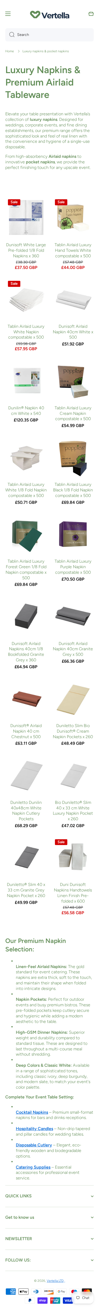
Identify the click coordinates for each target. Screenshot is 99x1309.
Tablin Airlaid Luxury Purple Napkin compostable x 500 (73, 567)
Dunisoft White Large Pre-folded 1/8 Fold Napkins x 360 (26, 250)
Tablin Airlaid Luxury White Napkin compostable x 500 (26, 332)
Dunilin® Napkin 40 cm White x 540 (26, 410)
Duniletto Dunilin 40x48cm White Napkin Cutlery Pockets (26, 810)
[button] (91, 13)
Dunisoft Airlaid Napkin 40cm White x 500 (73, 332)
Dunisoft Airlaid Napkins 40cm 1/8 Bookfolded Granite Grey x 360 (26, 651)
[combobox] (49, 34)
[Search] (10, 34)
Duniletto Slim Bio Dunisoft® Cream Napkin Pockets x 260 (73, 731)
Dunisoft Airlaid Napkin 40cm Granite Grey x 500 (73, 649)
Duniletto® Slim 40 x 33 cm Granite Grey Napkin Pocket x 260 (26, 890)
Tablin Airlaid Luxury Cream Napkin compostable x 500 (73, 413)
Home (9, 51)
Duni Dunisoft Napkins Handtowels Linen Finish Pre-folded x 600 (73, 892)
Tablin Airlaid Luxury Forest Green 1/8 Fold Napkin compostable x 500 (26, 569)
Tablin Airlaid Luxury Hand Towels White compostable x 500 (73, 250)
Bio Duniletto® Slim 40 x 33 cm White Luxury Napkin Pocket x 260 (73, 810)
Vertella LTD (55, 1281)
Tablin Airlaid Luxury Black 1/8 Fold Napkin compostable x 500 (73, 490)
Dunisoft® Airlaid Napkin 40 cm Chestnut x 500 (26, 731)
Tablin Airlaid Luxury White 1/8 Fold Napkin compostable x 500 (26, 490)
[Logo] (49, 13)
